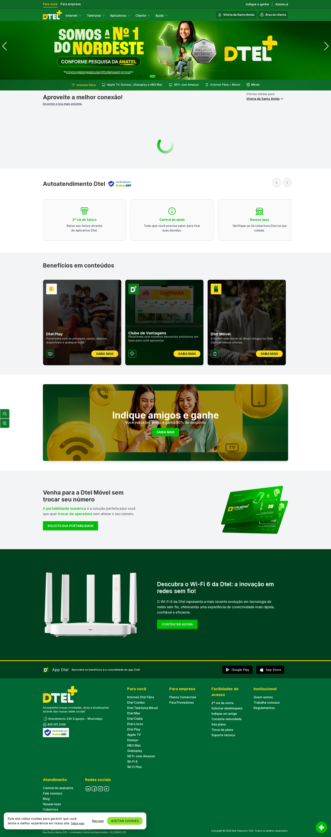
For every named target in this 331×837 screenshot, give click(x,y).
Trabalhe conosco (267, 702)
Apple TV (134, 735)
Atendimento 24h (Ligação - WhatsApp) (75, 718)
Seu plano (218, 724)
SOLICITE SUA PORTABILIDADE (70, 526)
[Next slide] (326, 46)
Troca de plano (222, 730)
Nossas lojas (52, 804)
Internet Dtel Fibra (140, 697)
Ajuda (159, 15)
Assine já (281, 4)
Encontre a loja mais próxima (62, 103)
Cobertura (50, 809)
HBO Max (134, 745)
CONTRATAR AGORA (177, 624)
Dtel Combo (136, 702)
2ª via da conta (222, 703)
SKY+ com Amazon (141, 756)
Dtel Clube (135, 718)
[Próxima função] (287, 182)
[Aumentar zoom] (5, 423)
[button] (139, 76)
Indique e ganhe (257, 4)
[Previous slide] (4, 46)
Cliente (140, 15)
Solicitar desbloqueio (227, 708)
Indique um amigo (224, 714)
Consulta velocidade (226, 719)
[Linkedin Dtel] (88, 789)
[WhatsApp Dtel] (100, 789)
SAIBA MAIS (166, 432)
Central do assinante (58, 788)
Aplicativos (118, 15)
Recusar (98, 821)
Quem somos (263, 697)
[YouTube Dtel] (106, 789)
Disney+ (133, 740)
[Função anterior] (276, 182)
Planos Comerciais (182, 697)
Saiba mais (77, 823)
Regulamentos (264, 708)
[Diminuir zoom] (5, 414)
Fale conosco (52, 793)
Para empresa (71, 4)
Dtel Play (133, 729)
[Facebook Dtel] (94, 789)
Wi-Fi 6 (132, 761)
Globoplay (134, 751)
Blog (46, 799)
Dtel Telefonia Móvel (142, 708)
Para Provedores (181, 702)
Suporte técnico (223, 735)
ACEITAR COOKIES (125, 821)
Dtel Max (133, 713)
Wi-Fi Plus (134, 767)
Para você (50, 4)
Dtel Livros (135, 724)
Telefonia (94, 15)
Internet (72, 15)
